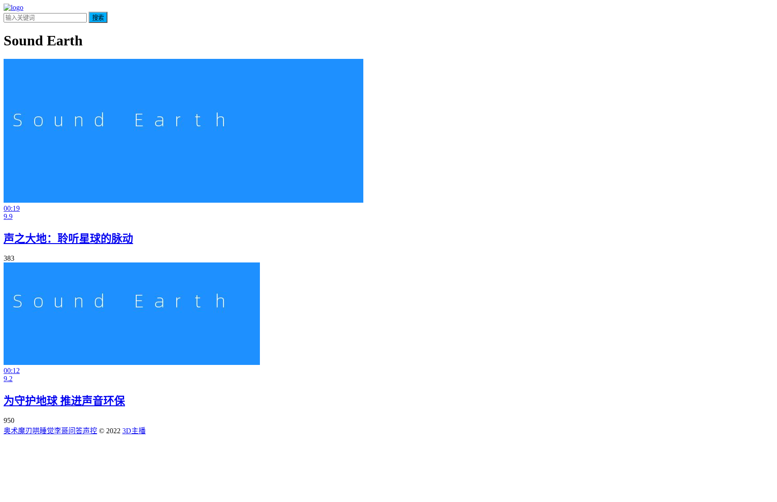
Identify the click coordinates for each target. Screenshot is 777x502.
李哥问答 (68, 431)
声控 (90, 431)
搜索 (98, 17)
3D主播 (134, 431)
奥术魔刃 (18, 431)
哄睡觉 (43, 431)
